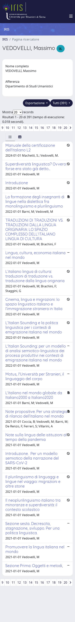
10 (7, 128)
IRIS (5, 39)
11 (13, 128)
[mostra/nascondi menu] (71, 16)
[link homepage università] (25, 16)
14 (30, 128)
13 (25, 128)
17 (48, 128)
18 (54, 128)
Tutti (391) (60, 103)
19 (59, 128)
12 (19, 128)
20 (65, 128)
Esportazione (35, 103)
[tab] (10, 137)
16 (42, 128)
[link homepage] (14, 7)
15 (36, 128)
